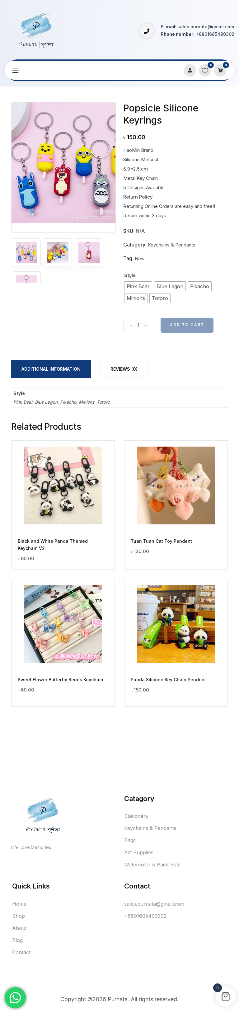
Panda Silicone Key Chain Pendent (168, 679)
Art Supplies (138, 852)
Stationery (136, 816)
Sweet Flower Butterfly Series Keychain (60, 679)
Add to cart (187, 324)
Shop (18, 916)
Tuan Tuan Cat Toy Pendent (161, 541)
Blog (17, 940)
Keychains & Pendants (171, 245)
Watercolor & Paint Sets (152, 864)
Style (130, 275)
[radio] (138, 286)
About (19, 928)
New (140, 258)
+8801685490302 (145, 916)
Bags (130, 840)
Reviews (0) (124, 369)
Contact (21, 952)
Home (19, 904)
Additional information (51, 369)
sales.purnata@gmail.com (154, 904)
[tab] (51, 369)
